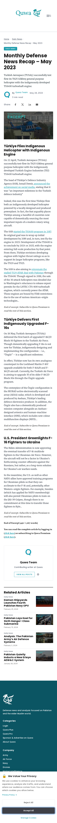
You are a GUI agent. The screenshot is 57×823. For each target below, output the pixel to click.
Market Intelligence (12, 771)
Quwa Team (21, 92)
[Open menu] (48, 16)
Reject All (28, 802)
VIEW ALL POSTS (24, 574)
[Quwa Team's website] (38, 574)
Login (5, 725)
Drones (6, 767)
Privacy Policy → (9, 794)
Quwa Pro (8, 733)
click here (10, 533)
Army (5, 755)
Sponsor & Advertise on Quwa (18, 737)
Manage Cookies (28, 817)
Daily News (17, 39)
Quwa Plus (8, 729)
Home (6, 39)
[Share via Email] (36, 104)
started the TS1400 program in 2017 (32, 231)
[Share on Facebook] (15, 104)
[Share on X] (22, 104)
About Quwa (9, 741)
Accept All (28, 810)
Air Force (7, 759)
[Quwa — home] (28, 16)
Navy (5, 763)
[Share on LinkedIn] (29, 104)
